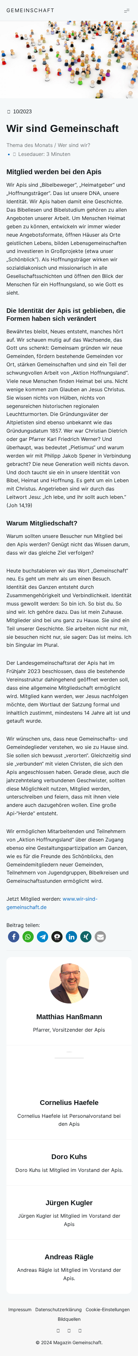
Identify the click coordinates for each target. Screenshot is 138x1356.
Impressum (19, 1309)
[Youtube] (80, 1331)
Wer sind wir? (74, 145)
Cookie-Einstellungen (108, 1309)
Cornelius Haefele (69, 1103)
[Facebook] (58, 1331)
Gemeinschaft (30, 10)
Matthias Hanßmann (69, 1017)
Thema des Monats (29, 145)
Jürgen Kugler (69, 1203)
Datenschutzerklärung (58, 1309)
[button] (13, 936)
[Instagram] (69, 1331)
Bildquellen (69, 1319)
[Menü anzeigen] (127, 10)
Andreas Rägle (69, 1257)
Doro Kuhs (69, 1157)
